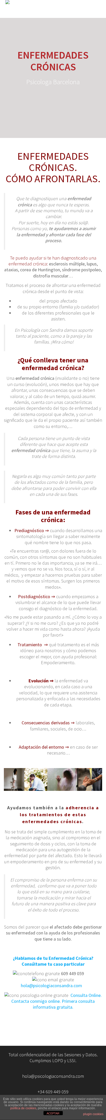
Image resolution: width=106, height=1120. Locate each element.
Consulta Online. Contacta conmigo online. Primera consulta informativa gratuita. (56, 1001)
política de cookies (23, 1108)
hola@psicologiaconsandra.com (53, 985)
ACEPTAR (53, 1113)
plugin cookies (93, 1114)
